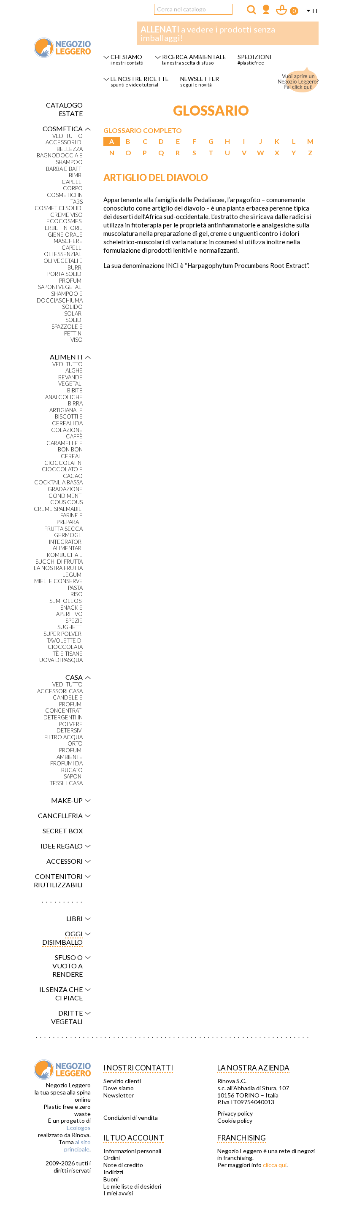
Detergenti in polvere (63, 720)
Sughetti (70, 627)
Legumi (72, 575)
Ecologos (79, 1127)
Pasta (75, 588)
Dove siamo (118, 1088)
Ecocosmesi (64, 221)
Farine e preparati (70, 518)
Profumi (71, 281)
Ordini (111, 1157)
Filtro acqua (63, 737)
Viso (76, 340)
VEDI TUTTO (67, 136)
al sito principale (77, 1145)
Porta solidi (65, 274)
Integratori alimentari (66, 545)
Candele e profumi (68, 701)
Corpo (73, 188)
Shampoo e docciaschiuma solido (60, 300)
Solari (73, 314)
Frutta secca (63, 529)
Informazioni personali (132, 1151)
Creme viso (66, 215)
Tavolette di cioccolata (65, 644)
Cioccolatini (63, 463)
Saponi (73, 776)
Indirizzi (113, 1172)
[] (251, 10)
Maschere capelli (68, 244)
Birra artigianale (66, 406)
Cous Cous (66, 502)
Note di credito (123, 1165)
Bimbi (76, 175)
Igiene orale (64, 235)
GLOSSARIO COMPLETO (142, 130)
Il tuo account (133, 1137)
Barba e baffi (64, 169)
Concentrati (64, 711)
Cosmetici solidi (59, 208)
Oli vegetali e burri (63, 264)
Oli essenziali (63, 254)
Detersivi (70, 730)
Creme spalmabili (58, 509)
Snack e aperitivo (69, 611)
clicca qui (275, 1164)
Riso (76, 594)
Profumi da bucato (66, 766)
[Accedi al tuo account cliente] (266, 10)
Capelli (72, 182)
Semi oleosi (66, 601)
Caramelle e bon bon (64, 446)
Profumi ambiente (70, 753)
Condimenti (66, 496)
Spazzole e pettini (67, 330)
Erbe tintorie (64, 228)
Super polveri (63, 634)
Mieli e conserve (58, 581)
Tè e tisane (68, 654)
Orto (75, 743)
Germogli (68, 535)
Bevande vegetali (70, 380)
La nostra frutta (58, 568)
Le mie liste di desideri (132, 1186)
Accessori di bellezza (64, 145)
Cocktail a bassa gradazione (58, 485)
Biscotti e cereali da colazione (67, 423)
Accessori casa (60, 691)
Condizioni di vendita (130, 1117)
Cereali (72, 456)
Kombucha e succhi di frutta (59, 558)
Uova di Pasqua (61, 660)
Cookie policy (234, 1120)
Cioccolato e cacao (62, 472)
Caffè (74, 436)
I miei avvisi (118, 1193)
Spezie (74, 621)
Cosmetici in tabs (65, 198)
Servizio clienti (122, 1081)
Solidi (74, 320)
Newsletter (118, 1095)
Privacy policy (235, 1113)
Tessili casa (66, 783)
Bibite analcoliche (64, 393)
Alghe (74, 371)
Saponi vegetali (60, 287)
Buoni (111, 1179)
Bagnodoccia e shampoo (60, 158)
